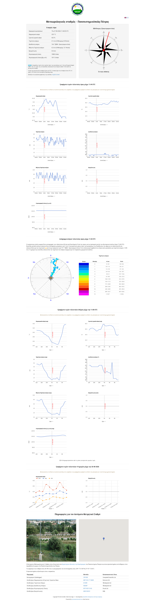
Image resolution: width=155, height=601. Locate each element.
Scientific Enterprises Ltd (89, 597)
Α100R (85, 583)
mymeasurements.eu (77, 599)
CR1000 (85, 577)
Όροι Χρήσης (99, 597)
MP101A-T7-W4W (88, 580)
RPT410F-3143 (87, 588)
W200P (85, 585)
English (54, 74)
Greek (58, 74)
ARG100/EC (86, 591)
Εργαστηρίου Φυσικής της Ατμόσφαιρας (74, 564)
